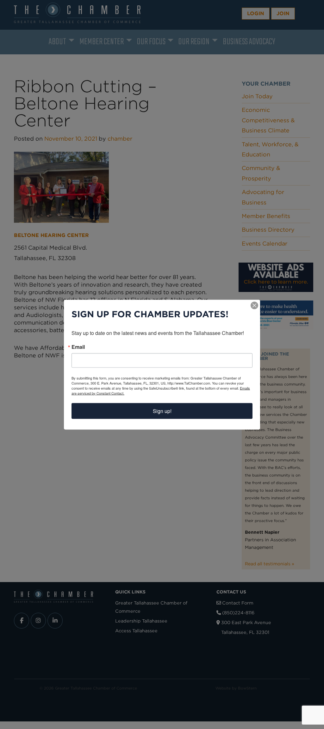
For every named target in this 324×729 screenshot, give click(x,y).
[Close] (254, 305)
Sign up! (162, 410)
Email (78, 346)
